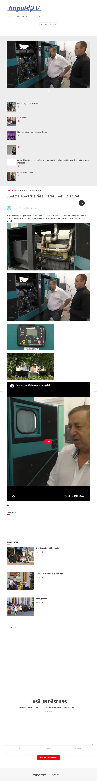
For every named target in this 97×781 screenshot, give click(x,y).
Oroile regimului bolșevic (28, 103)
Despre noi (35, 17)
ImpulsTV (13, 627)
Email (49, 748)
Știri (9, 17)
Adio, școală (22, 118)
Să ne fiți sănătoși (25, 173)
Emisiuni (20, 17)
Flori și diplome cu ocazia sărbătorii (32, 132)
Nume (18, 748)
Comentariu (48, 712)
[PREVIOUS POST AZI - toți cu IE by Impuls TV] (2, 387)
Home (8, 190)
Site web (78, 748)
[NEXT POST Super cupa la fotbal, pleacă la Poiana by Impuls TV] (95, 387)
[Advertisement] (24, 652)
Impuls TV (17, 208)
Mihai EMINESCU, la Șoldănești (50, 573)
